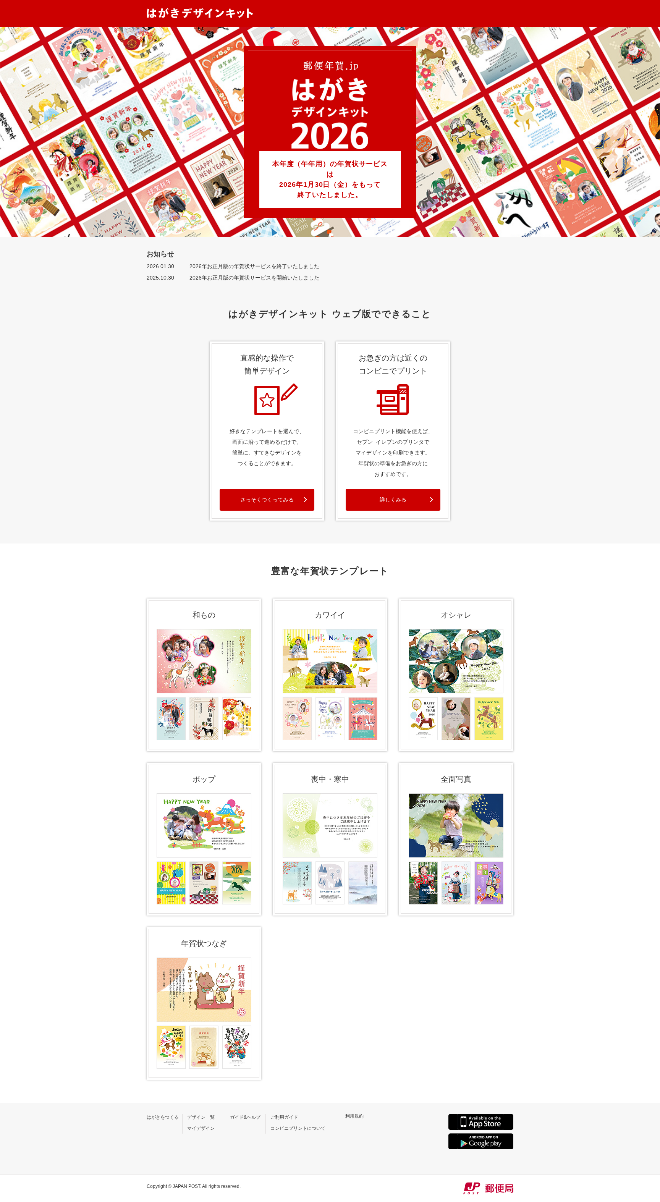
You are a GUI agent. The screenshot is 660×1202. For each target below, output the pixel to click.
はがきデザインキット (200, 13)
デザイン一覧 (201, 1117)
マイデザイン (201, 1128)
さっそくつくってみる (267, 500)
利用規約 (354, 1116)
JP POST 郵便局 (488, 1188)
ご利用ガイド (284, 1117)
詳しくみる (393, 500)
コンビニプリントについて (297, 1128)
